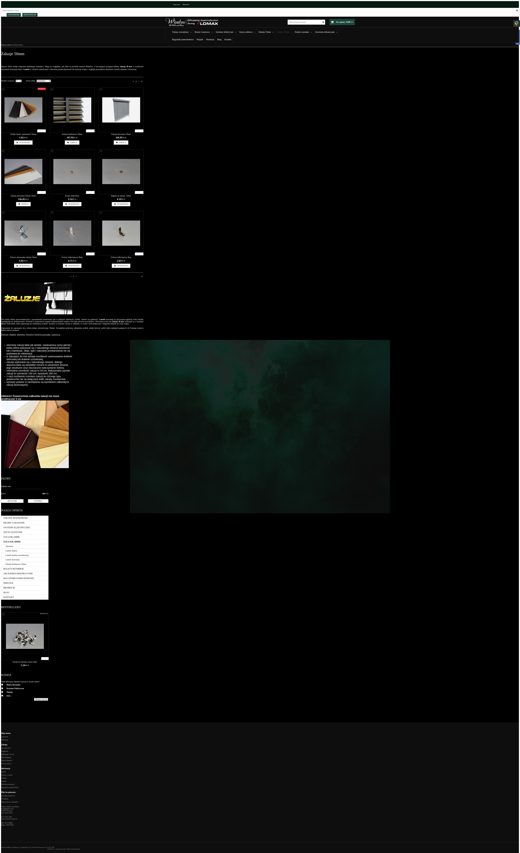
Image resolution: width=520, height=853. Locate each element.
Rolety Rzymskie (13, 685)
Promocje (210, 39)
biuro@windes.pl (11, 819)
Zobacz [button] (73, 142)
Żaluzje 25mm (265, 32)
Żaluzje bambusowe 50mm (16, 564)
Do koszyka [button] (24, 142)
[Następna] (142, 81)
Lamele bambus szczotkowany (17, 555)
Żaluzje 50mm (283, 32)
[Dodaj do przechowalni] (3, 90)
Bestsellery (11, 607)
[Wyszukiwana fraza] (517, 10)
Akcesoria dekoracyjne (325, 32)
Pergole (200, 39)
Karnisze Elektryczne (15, 688)
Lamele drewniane (13, 560)
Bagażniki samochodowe (183, 39)
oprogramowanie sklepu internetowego (68, 849)
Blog (219, 39)
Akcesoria (9, 546)
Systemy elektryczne (224, 32)
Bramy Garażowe (202, 32)
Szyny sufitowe (246, 32)
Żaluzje (10, 692)
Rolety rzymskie (302, 32)
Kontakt (227, 39)
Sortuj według (30, 81)
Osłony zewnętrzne (180, 32)
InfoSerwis (50, 849)
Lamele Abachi (11, 551)
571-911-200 (7, 817)
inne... (9, 696)
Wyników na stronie (7, 81)
